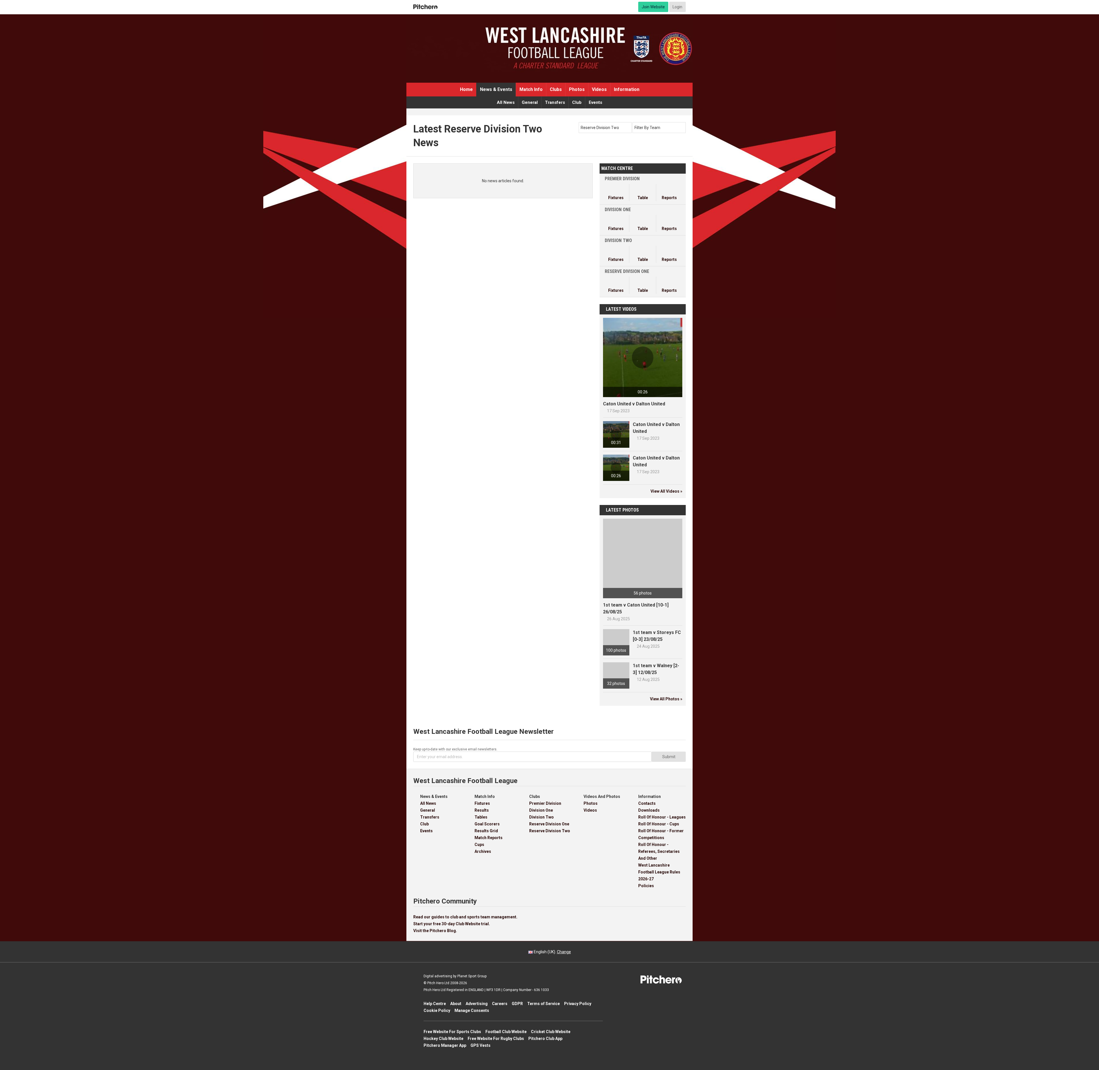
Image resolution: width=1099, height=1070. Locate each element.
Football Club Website (506, 1031)
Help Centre (435, 1003)
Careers (499, 1003)
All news (506, 102)
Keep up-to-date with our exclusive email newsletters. (455, 749)
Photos (577, 89)
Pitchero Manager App (445, 1045)
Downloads (649, 810)
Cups (479, 844)
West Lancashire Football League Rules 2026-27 (659, 872)
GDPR (517, 1003)
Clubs (556, 89)
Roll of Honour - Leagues (662, 817)
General (530, 102)
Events (595, 102)
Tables (481, 817)
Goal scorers (487, 824)
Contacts (647, 803)
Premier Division (545, 803)
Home (466, 89)
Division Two (541, 817)
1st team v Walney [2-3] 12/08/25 (656, 669)
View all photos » (666, 699)
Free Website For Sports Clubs (452, 1031)
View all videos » (666, 491)
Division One (541, 810)
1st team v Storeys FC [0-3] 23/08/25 (657, 636)
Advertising (477, 1003)
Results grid (486, 831)
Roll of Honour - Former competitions (661, 834)
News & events (496, 89)
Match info (531, 89)
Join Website (653, 7)
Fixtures (482, 803)
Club (577, 102)
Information (626, 89)
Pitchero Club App (545, 1038)
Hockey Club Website (443, 1038)
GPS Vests (481, 1045)
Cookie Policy (437, 1010)
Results (482, 810)
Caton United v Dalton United (634, 404)
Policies (646, 885)
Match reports (489, 837)
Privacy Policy (577, 1003)
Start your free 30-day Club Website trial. (451, 924)
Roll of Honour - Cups (658, 824)
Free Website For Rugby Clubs (496, 1038)
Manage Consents (471, 1010)
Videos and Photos (602, 796)
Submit (668, 756)
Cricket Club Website (550, 1031)
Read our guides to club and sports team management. (465, 917)
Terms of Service (543, 1003)
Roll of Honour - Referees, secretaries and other (659, 851)
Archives (483, 851)
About (455, 1003)
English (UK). (552, 952)
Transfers (555, 102)
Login (677, 7)
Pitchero (425, 7)
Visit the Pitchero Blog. (435, 930)
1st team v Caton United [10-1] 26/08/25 (636, 608)
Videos (599, 89)
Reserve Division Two (549, 831)
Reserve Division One (549, 824)
